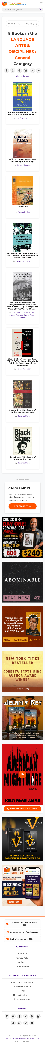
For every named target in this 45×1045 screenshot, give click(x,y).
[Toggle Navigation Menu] (41, 4)
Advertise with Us (22, 987)
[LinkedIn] (19, 1023)
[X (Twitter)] (25, 1016)
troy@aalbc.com (23, 995)
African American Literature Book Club (22, 1038)
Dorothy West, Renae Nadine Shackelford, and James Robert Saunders (22, 315)
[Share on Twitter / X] (32, 70)
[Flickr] (32, 1023)
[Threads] (32, 1016)
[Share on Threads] (19, 70)
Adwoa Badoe (24, 212)
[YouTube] (13, 1016)
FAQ (23, 991)
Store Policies (22, 966)
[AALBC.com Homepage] (14, 4)
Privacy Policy (22, 958)
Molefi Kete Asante (24, 118)
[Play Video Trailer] (22, 774)
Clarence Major (24, 416)
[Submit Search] (39, 9)
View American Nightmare (24, 809)
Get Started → (22, 506)
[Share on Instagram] (12, 70)
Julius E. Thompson (24, 261)
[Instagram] (7, 1016)
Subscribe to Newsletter (22, 982)
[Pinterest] (25, 1023)
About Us (22, 954)
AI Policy (22, 962)
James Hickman (23, 165)
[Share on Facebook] (6, 70)
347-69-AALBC (23, 999)
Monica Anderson (23, 369)
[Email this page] (38, 70)
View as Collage (22, 76)
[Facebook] (19, 1016)
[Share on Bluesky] (25, 70)
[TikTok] (13, 1023)
